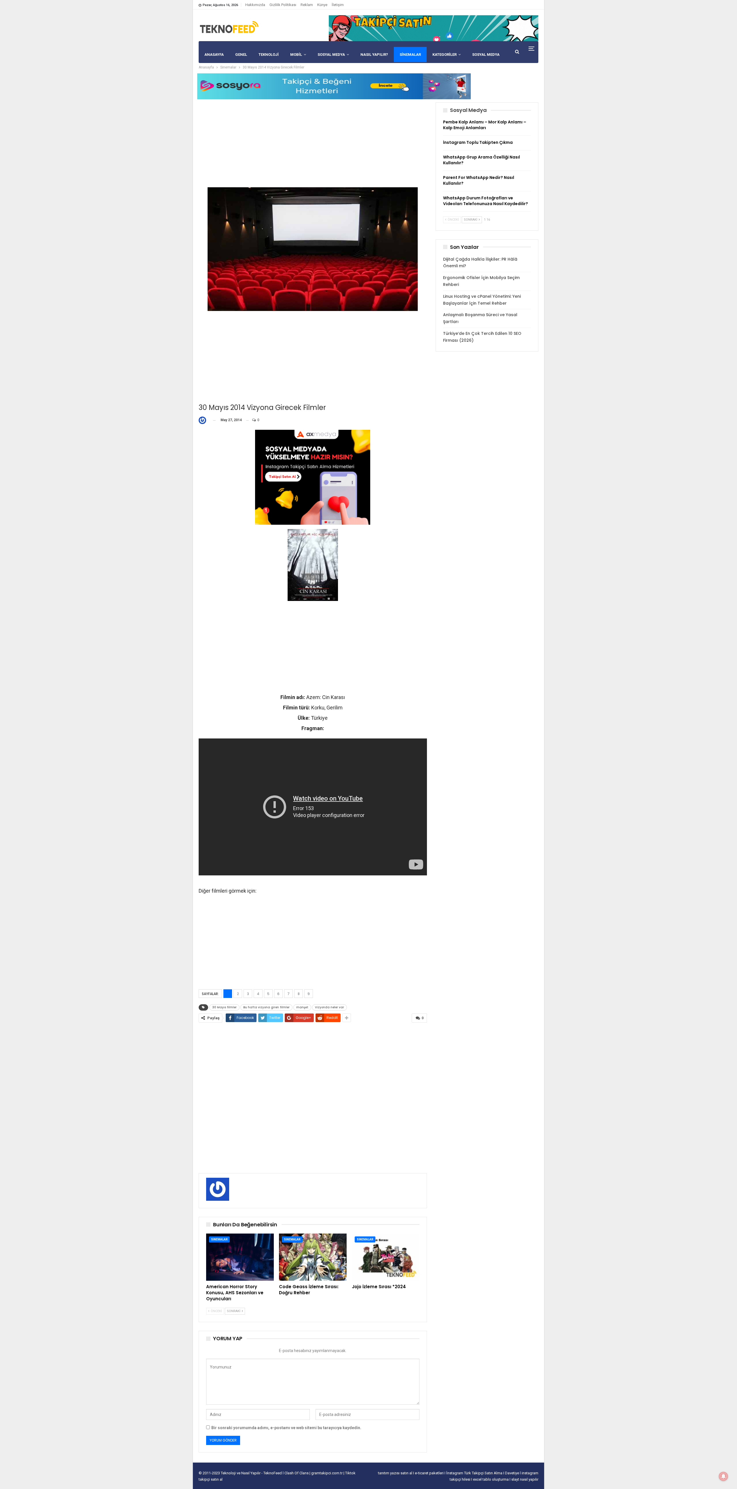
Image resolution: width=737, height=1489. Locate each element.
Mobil (296, 54)
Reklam (307, 5)
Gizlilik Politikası (282, 5)
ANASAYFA (214, 54)
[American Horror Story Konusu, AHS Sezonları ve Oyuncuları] (240, 1257)
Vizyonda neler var (329, 1007)
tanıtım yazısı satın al (395, 1473)
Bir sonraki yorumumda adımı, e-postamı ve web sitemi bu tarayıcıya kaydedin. (286, 1427)
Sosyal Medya (331, 54)
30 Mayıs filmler (224, 1007)
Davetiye (512, 1473)
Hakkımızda (255, 5)
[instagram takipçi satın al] (312, 477)
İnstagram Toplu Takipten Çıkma (478, 142)
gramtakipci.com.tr (327, 1473)
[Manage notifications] (723, 1476)
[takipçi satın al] (433, 28)
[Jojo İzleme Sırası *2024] (385, 1257)
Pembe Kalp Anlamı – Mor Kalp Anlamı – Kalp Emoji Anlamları (484, 125)
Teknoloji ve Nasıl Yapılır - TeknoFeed (252, 1473)
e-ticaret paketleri (430, 1473)
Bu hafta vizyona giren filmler (266, 1007)
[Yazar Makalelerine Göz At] (204, 420)
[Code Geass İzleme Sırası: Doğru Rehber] (313, 1257)
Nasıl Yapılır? (374, 54)
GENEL (241, 54)
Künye (322, 5)
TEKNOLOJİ (269, 54)
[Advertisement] (313, 142)
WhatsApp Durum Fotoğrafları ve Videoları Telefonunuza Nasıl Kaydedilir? (485, 201)
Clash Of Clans (296, 1473)
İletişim (338, 5)
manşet (302, 1007)
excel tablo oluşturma (491, 1479)
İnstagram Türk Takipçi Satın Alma (474, 1473)
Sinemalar (410, 54)
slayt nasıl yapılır (524, 1479)
